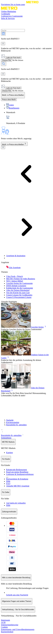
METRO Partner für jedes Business (20, 279)
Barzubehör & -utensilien (16, 425)
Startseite (10, 420)
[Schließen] (3, 147)
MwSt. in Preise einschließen (13, 144)
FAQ (8, 483)
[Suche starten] (3, 64)
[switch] (9, 99)
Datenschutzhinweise (9, 625)
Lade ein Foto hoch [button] (13, 58)
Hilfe (8, 481)
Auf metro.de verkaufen (16, 503)
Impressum (5, 620)
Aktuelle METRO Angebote (17, 486)
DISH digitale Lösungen (16, 286)
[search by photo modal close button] (3, 43)
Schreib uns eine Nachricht (17, 595)
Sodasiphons (6, 438)
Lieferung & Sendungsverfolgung (20, 474)
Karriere (9, 452)
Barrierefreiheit (7, 632)
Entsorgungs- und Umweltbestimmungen (17, 629)
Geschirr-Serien (37, 327)
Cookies (4, 627)
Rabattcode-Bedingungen (16, 470)
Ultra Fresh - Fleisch (14, 276)
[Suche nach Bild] (3, 34)
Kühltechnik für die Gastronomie (19, 288)
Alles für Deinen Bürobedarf (17, 290)
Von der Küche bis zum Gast (18, 293)
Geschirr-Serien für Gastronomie (19, 283)
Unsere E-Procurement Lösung (18, 297)
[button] (26, 430)
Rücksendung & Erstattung (17, 479)
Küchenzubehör (12, 422)
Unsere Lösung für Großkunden (19, 295)
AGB (3, 622)
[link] (29, 117)
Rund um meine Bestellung (17, 472)
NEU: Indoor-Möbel (14, 281)
